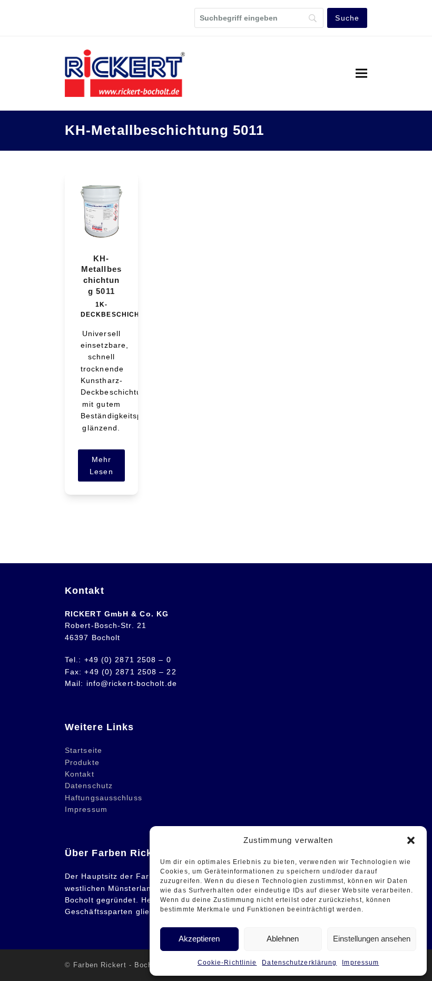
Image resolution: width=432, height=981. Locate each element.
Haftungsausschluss (103, 797)
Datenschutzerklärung (299, 962)
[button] (411, 840)
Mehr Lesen (101, 465)
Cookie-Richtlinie (227, 962)
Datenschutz (89, 785)
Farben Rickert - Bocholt (117, 965)
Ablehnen (283, 938)
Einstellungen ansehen (371, 938)
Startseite (83, 750)
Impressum (360, 962)
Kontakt (79, 774)
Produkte (82, 762)
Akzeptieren (199, 938)
